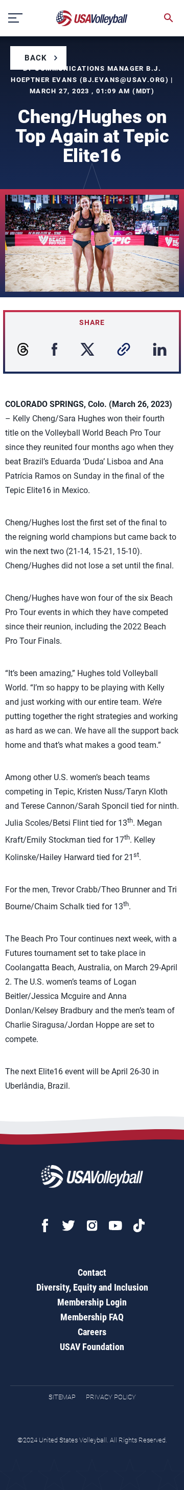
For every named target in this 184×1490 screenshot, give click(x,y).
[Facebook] (45, 1225)
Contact (92, 1272)
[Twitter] (68, 1225)
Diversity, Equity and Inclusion (92, 1287)
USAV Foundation (92, 1346)
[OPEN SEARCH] (168, 18)
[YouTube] (115, 1225)
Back (36, 58)
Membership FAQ (92, 1317)
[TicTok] (139, 1225)
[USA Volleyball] (92, 18)
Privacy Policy (111, 1397)
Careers (92, 1331)
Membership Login (92, 1302)
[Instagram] (92, 1225)
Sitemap (62, 1397)
